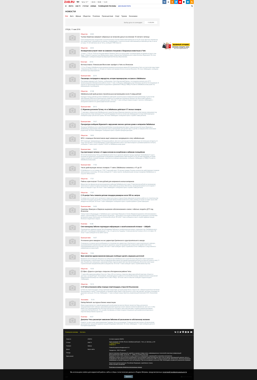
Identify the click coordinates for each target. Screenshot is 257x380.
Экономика (133, 16)
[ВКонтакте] (175, 332)
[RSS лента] (192, 2)
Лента (70, 6)
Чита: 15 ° (85, 2)
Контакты (82, 332)
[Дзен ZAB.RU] (168, 2)
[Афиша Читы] (177, 50)
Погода (68, 352)
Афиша (93, 6)
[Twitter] (180, 332)
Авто (72, 16)
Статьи (85, 6)
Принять (128, 376)
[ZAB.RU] (69, 2)
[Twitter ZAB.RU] (176, 2)
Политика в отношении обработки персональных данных (125, 367)
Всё (66, 16)
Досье (68, 349)
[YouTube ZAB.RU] (180, 2)
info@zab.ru (112, 344)
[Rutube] (188, 332)
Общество (87, 16)
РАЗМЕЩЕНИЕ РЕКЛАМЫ (107, 6)
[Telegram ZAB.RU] (188, 2)
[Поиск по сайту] (163, 6)
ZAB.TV (78, 6)
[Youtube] (191, 332)
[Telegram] (185, 332)
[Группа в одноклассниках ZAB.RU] (172, 2)
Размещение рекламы (71, 332)
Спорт (117, 16)
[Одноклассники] (178, 332)
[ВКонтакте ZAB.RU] (164, 2)
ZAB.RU (90, 339)
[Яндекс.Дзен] (183, 332)
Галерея (68, 346)
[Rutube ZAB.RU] (184, 2)
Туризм (124, 16)
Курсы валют (70, 356)
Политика (96, 16)
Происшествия (107, 16)
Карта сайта (91, 349)
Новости (68, 339)
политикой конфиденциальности (175, 372)
